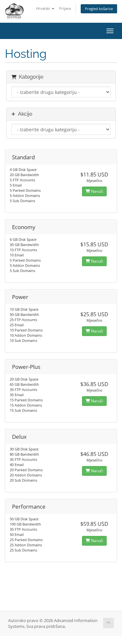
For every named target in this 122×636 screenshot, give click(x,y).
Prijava (65, 8)
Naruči (96, 191)
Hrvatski (43, 8)
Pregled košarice (99, 8)
